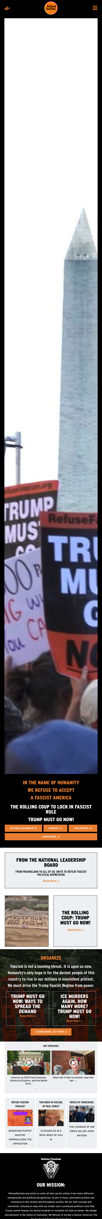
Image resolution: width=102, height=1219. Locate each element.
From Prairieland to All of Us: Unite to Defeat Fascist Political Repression (51, 873)
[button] (12, 1070)
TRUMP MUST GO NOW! (51, 819)
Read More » (51, 880)
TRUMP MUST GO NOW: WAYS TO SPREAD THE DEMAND (27, 1004)
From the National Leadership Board (51, 862)
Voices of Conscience (82, 1102)
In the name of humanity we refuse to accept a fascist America (51, 790)
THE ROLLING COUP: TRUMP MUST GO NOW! (75, 917)
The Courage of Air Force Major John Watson (81, 1131)
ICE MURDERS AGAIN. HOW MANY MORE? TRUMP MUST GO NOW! (74, 1006)
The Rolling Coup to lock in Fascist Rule (51, 809)
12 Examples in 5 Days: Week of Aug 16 (51, 1135)
